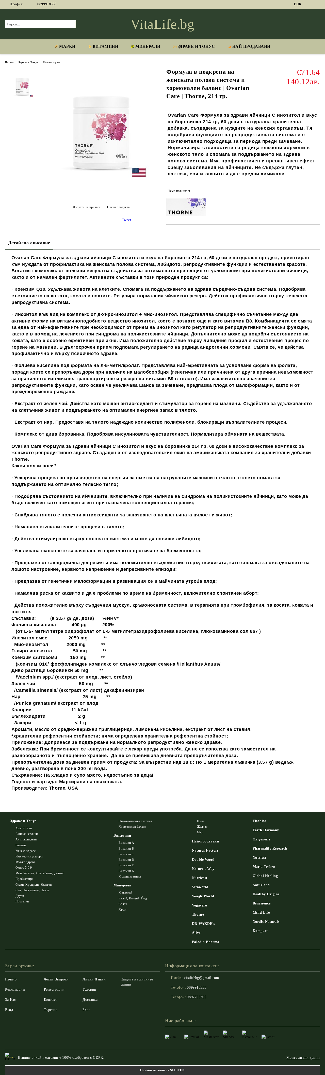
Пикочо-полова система (135, 821)
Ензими (20, 845)
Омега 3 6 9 (23, 867)
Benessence (262, 903)
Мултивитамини (130, 876)
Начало (9, 62)
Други (19, 896)
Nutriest (259, 857)
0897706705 (196, 997)
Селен (123, 904)
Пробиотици (23, 879)
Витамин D (126, 860)
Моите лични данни (303, 1057)
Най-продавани (205, 841)
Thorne (198, 914)
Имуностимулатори (29, 856)
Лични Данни (94, 979)
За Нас (10, 1000)
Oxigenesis (261, 839)
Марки (67, 46)
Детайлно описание (29, 242)
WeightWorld (203, 896)
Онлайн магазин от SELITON (162, 1070)
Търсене (50, 1010)
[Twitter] (317, 4)
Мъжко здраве (25, 862)
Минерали (147, 46)
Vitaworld (200, 887)
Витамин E (126, 865)
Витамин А (126, 842)
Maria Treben (264, 867)
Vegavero (199, 905)
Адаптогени (23, 828)
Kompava (261, 931)
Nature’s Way (203, 869)
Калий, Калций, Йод (133, 898)
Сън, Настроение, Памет (32, 890)
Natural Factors (205, 850)
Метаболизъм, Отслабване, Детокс (39, 873)
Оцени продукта (118, 207)
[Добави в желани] (316, 192)
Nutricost (199, 878)
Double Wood (203, 860)
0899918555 (47, 4)
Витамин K (126, 871)
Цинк (200, 821)
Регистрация (54, 989)
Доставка (90, 1000)
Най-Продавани (251, 46)
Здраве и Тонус (196, 46)
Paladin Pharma (205, 942)
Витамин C (126, 854)
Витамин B (126, 848)
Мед (200, 832)
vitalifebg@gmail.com (201, 978)
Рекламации (15, 989)
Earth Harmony (266, 830)
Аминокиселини (26, 834)
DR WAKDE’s (203, 924)
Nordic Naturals (266, 922)
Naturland (261, 885)
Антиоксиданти (26, 839)
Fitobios (259, 821)
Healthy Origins (266, 894)
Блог (86, 1010)
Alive (196, 933)
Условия (89, 989)
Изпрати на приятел (87, 207)
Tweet (126, 220)
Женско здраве (51, 62)
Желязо (202, 826)
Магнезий (125, 892)
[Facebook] (309, 4)
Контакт (50, 1000)
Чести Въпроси (56, 979)
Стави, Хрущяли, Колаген (33, 884)
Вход (9, 1010)
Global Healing (265, 876)
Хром (122, 909)
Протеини (22, 901)
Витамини (105, 46)
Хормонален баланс (132, 826)
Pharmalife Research (270, 848)
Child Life (261, 912)
